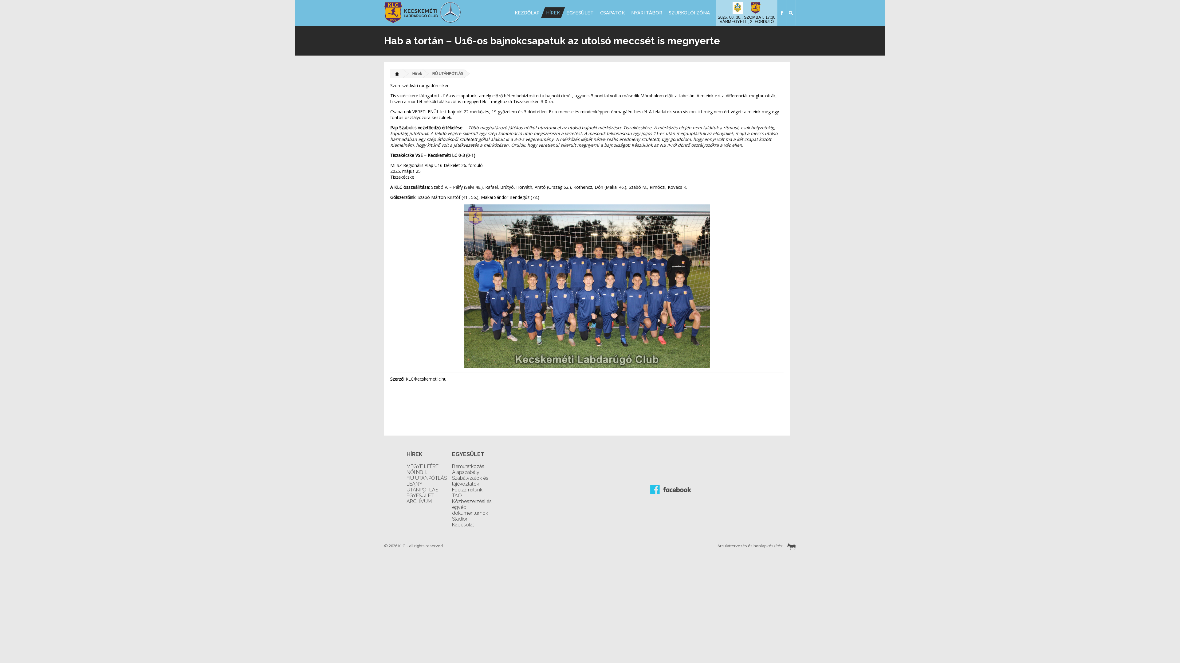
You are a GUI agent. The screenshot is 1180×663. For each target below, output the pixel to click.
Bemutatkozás (468, 466)
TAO (457, 495)
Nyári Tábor (646, 13)
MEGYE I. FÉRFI (423, 466)
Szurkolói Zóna (689, 13)
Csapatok (612, 13)
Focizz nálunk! (467, 490)
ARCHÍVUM (419, 501)
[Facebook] (782, 12)
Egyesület (580, 13)
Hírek (553, 13)
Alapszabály (465, 472)
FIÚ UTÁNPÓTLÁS (447, 73)
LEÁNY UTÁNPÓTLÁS (422, 487)
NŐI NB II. (417, 472)
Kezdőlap (527, 13)
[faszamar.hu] (790, 546)
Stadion (460, 519)
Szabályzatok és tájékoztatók (470, 481)
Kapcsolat (463, 525)
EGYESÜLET (420, 495)
